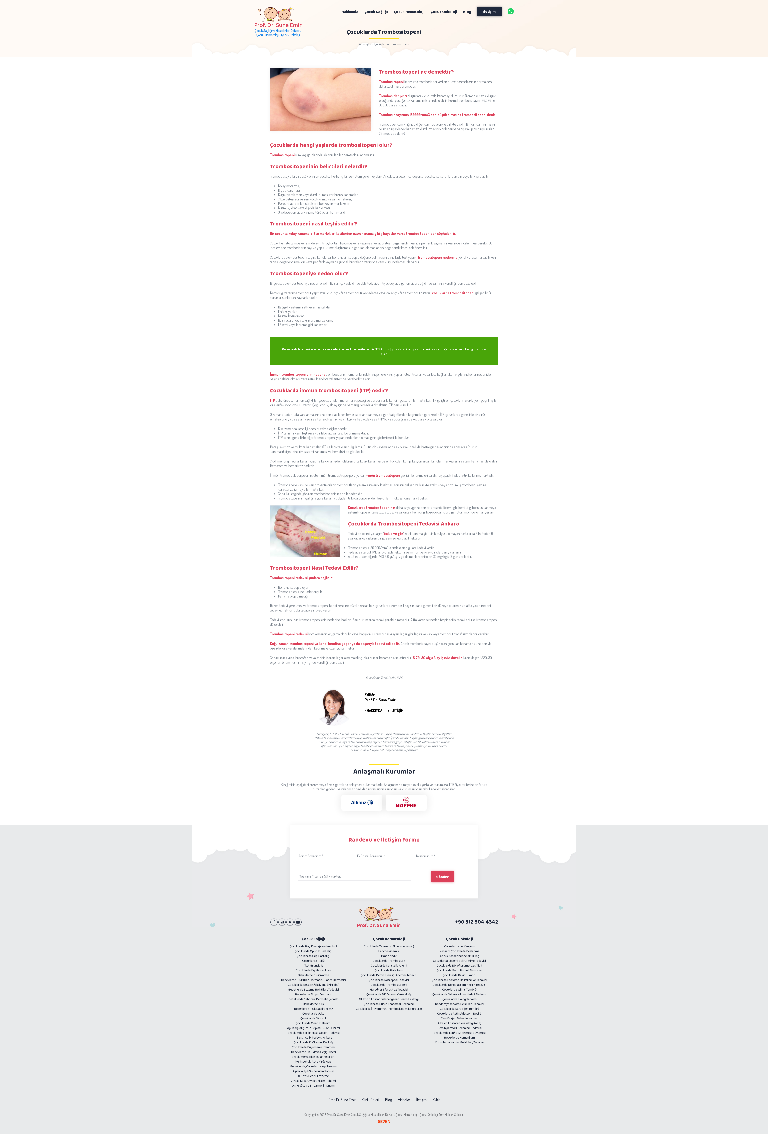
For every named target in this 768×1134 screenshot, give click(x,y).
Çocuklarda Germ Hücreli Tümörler (459, 970)
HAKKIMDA (374, 710)
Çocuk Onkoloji (459, 939)
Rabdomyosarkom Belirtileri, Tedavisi (459, 1004)
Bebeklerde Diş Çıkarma (313, 975)
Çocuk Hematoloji (389, 939)
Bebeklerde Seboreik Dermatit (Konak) (313, 999)
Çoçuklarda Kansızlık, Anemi (389, 965)
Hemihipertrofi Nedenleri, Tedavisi (459, 1028)
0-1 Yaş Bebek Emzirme (313, 1076)
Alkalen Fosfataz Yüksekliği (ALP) (459, 1023)
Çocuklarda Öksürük (313, 1018)
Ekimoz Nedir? (388, 956)
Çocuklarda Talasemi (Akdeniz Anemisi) (389, 946)
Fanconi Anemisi (388, 951)
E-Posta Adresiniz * (371, 855)
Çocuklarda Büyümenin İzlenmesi (313, 1047)
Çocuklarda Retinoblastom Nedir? (459, 1013)
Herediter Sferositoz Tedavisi (389, 989)
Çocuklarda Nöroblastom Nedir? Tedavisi (459, 984)
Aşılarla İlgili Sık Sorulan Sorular (313, 1071)
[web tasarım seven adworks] (384, 1122)
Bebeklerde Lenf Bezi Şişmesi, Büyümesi (459, 1032)
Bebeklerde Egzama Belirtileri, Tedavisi (313, 989)
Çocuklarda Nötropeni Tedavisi (389, 980)
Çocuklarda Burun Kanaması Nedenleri (389, 1004)
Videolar (404, 1099)
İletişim (489, 11)
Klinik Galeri (370, 1099)
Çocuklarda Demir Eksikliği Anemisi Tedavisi (389, 975)
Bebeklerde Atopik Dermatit (313, 994)
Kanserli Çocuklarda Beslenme (459, 951)
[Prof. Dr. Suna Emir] (511, 11)
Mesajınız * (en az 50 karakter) (319, 876)
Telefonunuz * (426, 855)
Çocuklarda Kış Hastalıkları (313, 970)
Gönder (442, 876)
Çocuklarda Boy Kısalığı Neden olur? (313, 946)
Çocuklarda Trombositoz (389, 960)
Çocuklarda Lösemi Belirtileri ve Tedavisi (459, 960)
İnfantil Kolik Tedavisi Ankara (313, 1037)
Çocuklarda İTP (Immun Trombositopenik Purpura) (389, 1008)
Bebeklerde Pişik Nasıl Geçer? (313, 1008)
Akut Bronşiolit (313, 965)
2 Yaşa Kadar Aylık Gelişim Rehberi (313, 1080)
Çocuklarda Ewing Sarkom (459, 999)
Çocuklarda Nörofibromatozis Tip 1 (459, 965)
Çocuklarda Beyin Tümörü (459, 975)
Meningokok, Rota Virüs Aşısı (313, 1061)
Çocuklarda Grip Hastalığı (313, 956)
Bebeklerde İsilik (313, 1004)
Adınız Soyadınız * (310, 855)
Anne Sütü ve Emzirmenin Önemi (313, 1085)
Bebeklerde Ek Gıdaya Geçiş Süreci (313, 1052)
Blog (388, 1099)
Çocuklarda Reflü (313, 960)
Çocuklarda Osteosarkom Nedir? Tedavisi (459, 994)
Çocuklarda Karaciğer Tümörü (459, 1008)
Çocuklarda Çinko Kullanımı (313, 1023)
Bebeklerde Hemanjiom (459, 1037)
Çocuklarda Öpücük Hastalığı (313, 951)
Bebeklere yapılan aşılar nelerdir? (313, 1056)
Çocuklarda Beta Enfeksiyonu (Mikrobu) (313, 984)
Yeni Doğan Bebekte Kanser (459, 1018)
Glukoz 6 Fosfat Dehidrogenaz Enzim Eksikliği (389, 999)
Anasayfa (365, 44)
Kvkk (436, 1099)
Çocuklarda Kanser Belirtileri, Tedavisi (459, 1042)
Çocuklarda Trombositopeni (391, 44)
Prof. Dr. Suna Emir (342, 1099)
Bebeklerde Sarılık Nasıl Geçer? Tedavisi (313, 1032)
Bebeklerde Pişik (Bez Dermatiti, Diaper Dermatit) (313, 980)
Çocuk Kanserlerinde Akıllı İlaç (459, 956)
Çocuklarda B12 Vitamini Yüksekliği (388, 994)
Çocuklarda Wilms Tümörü (459, 989)
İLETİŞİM (396, 710)
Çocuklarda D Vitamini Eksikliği (313, 1042)
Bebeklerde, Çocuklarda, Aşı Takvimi (313, 1066)
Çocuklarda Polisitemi (389, 970)
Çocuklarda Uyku (313, 1013)
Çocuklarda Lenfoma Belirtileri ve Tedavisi (459, 980)
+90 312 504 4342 (476, 922)
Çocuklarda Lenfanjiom (459, 946)
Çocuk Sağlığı (313, 939)
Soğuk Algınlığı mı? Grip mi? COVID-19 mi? (313, 1028)
